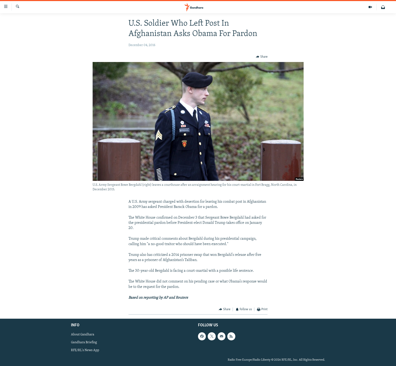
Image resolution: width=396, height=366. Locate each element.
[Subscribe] (221, 336)
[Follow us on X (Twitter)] (212, 336)
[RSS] (231, 336)
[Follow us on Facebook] (202, 336)
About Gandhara (82, 334)
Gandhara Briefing (84, 342)
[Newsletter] (383, 7)
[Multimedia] (370, 7)
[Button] (262, 57)
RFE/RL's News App (85, 350)
